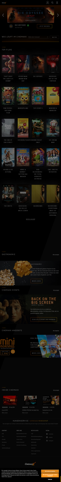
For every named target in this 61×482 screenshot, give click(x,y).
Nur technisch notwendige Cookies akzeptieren (50, 475)
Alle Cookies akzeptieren (50, 471)
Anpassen (50, 479)
